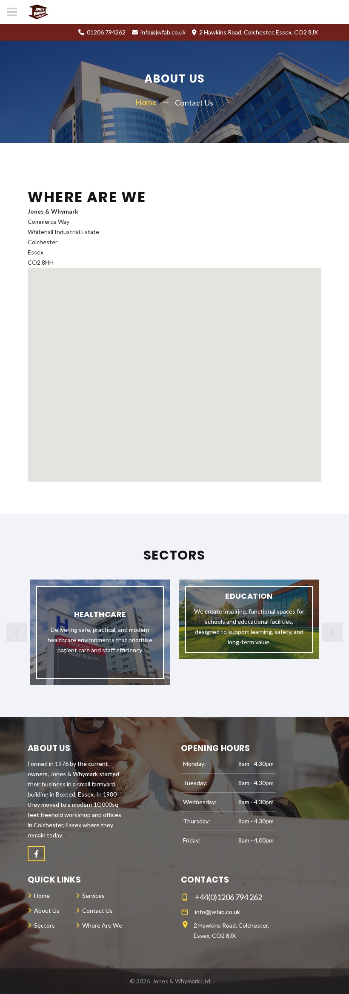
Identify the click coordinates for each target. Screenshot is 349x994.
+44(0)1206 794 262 (228, 897)
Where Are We (102, 925)
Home (145, 102)
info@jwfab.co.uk (163, 32)
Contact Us (97, 910)
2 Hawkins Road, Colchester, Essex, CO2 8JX (231, 930)
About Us (47, 910)
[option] (100, 632)
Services (93, 895)
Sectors (44, 925)
